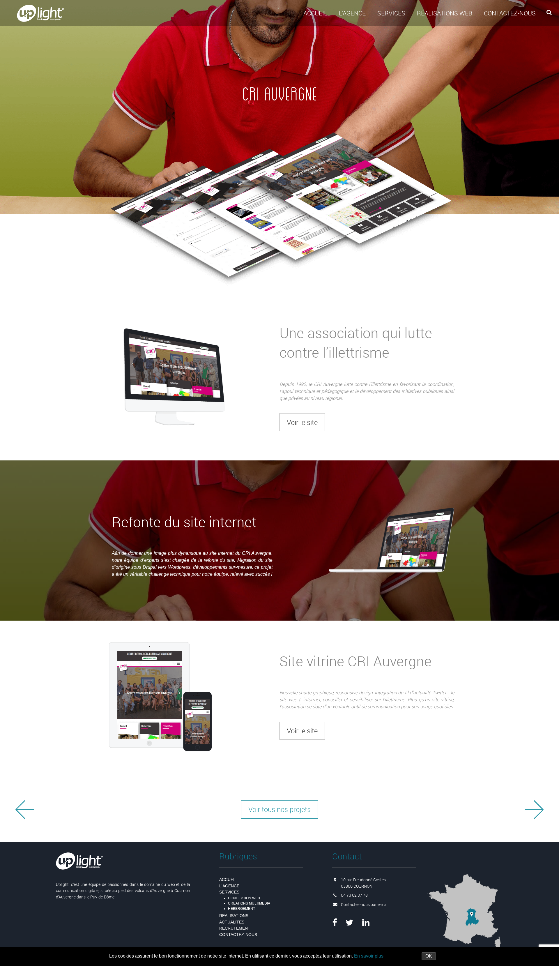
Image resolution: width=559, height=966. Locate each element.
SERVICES (229, 892)
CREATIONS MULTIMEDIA (249, 903)
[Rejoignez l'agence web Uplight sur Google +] (365, 922)
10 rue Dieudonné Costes (363, 879)
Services (391, 13)
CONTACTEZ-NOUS (238, 934)
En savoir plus (368, 955)
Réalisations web (444, 13)
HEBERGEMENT (241, 909)
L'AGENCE (229, 886)
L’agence (352, 13)
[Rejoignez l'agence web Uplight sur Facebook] (334, 922)
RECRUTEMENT (234, 928)
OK (428, 955)
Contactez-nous (510, 13)
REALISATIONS (233, 915)
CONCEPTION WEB (244, 898)
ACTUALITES (231, 922)
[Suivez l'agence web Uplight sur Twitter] (349, 922)
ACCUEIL (315, 13)
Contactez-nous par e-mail (364, 904)
